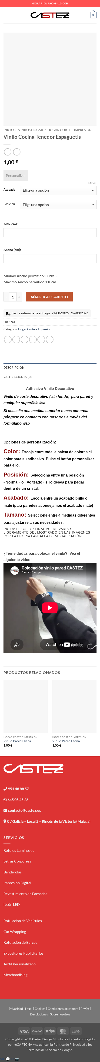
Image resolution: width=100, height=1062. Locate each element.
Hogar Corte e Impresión (69, 130)
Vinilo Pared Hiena (17, 741)
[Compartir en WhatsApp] (8, 339)
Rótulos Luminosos (18, 850)
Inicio (8, 130)
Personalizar (16, 175)
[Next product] (7, 152)
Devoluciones (39, 1014)
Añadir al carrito (49, 297)
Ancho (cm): (12, 250)
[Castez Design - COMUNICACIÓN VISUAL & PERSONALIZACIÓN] (50, 15)
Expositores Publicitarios (23, 953)
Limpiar (92, 182)
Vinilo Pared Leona (66, 741)
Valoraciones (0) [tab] (17, 377)
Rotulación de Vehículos (22, 920)
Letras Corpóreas (17, 861)
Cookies (40, 1009)
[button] (6, 15)
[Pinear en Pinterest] (41, 339)
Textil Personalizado (19, 964)
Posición (9, 204)
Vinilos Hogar (30, 130)
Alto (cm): (10, 224)
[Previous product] (16, 152)
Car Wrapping (14, 931)
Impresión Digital (17, 882)
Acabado (9, 189)
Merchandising (15, 974)
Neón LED (11, 904)
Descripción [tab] (13, 367)
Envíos (85, 1009)
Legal (28, 1009)
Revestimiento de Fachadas (25, 893)
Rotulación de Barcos (20, 942)
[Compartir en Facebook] (16, 339)
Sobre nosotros (60, 1014)
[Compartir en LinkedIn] (49, 339)
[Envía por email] (33, 339)
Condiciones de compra (63, 1009)
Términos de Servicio (42, 1050)
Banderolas (12, 872)
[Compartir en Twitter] (24, 339)
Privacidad (16, 1009)
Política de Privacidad (69, 1044)
